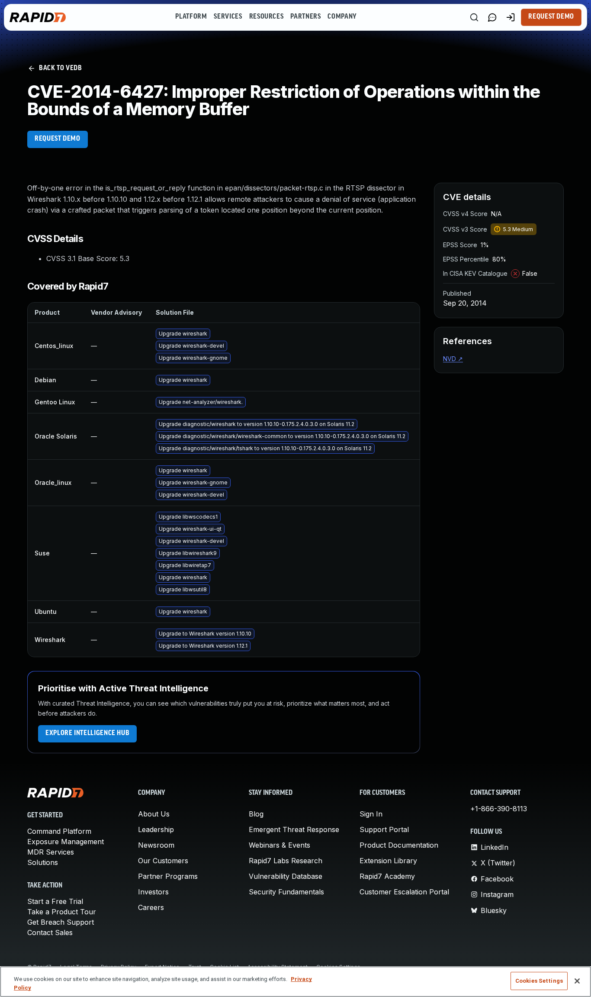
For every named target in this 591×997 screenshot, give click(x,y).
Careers (151, 907)
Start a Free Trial (55, 901)
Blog (256, 814)
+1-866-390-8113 (498, 808)
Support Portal (384, 829)
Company (342, 16)
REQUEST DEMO (57, 139)
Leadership (156, 829)
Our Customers (163, 860)
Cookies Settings (539, 981)
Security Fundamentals (286, 891)
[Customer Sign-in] (510, 17)
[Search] (474, 17)
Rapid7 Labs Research (285, 860)
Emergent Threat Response (294, 829)
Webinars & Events (279, 845)
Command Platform (59, 831)
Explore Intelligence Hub (87, 733)
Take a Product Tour (61, 911)
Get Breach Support (60, 922)
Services (228, 16)
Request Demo (551, 16)
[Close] (577, 981)
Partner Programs (168, 876)
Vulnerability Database (285, 876)
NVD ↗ (453, 358)
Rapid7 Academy (387, 876)
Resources (266, 16)
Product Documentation (399, 845)
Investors (153, 891)
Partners (305, 16)
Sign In (371, 814)
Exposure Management (65, 841)
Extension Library (388, 860)
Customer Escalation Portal (404, 891)
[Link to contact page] (492, 17)
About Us (154, 814)
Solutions (42, 862)
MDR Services (50, 852)
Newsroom (156, 845)
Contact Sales (50, 932)
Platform (191, 16)
